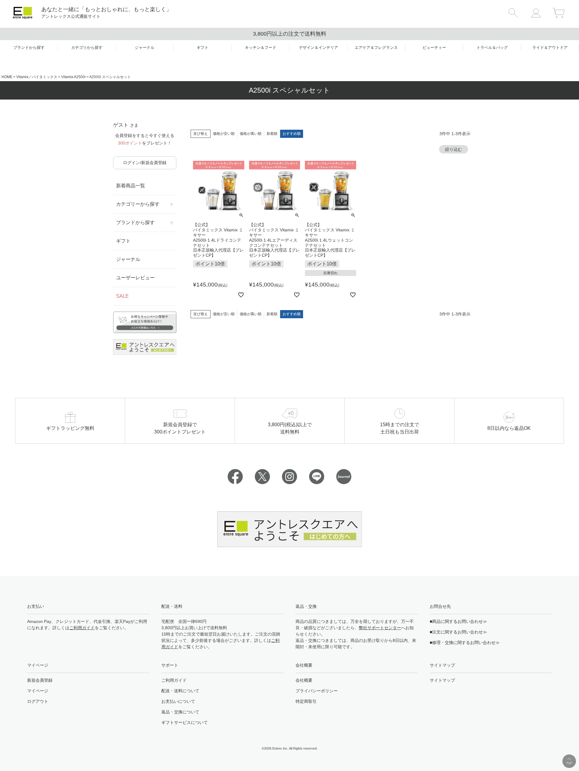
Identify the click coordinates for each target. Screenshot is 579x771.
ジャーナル (128, 259)
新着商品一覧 (130, 185)
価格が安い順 (224, 134)
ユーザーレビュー (135, 277)
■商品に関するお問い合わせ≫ (458, 621)
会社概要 (304, 680)
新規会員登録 (39, 680)
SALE (122, 296)
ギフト (123, 240)
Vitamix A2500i (73, 77)
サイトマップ (442, 680)
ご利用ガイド (82, 627)
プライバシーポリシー (317, 690)
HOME (7, 77)
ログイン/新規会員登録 (144, 162)
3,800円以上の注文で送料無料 (289, 34)
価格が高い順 (250, 134)
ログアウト (37, 701)
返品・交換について (180, 711)
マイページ (37, 690)
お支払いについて (178, 701)
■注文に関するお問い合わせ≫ (458, 632)
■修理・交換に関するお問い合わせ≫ (465, 642)
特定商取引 (306, 701)
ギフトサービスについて (184, 722)
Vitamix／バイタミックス (36, 77)
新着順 (272, 134)
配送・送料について (180, 690)
